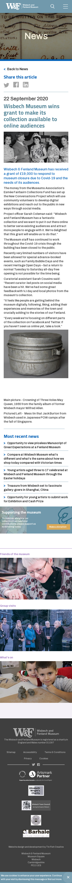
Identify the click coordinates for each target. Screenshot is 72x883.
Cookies (43, 758)
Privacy (28, 758)
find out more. (55, 879)
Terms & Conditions (55, 752)
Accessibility (30, 752)
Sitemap (11, 752)
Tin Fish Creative (55, 847)
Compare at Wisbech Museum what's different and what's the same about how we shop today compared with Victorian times (34, 458)
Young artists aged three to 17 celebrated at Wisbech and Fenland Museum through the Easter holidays (36, 474)
